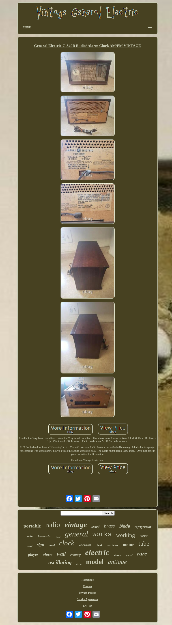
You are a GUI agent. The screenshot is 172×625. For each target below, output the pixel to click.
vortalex (112, 545)
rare (142, 553)
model (94, 561)
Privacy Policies (87, 592)
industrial (44, 536)
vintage (75, 525)
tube (143, 543)
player (33, 554)
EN (85, 605)
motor (128, 544)
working (125, 535)
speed (129, 555)
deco (79, 564)
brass (109, 526)
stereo (117, 555)
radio (52, 525)
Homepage (88, 579)
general (76, 534)
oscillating (60, 562)
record (29, 545)
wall (61, 554)
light (58, 537)
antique (117, 562)
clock (66, 543)
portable (32, 526)
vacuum (85, 544)
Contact (87, 586)
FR (90, 605)
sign (40, 544)
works (102, 534)
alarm (47, 555)
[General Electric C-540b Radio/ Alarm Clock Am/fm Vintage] (87, 73)
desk (99, 545)
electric (97, 552)
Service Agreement (87, 599)
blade (124, 526)
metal (52, 545)
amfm (30, 536)
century (75, 555)
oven (144, 536)
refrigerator (143, 527)
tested (95, 527)
